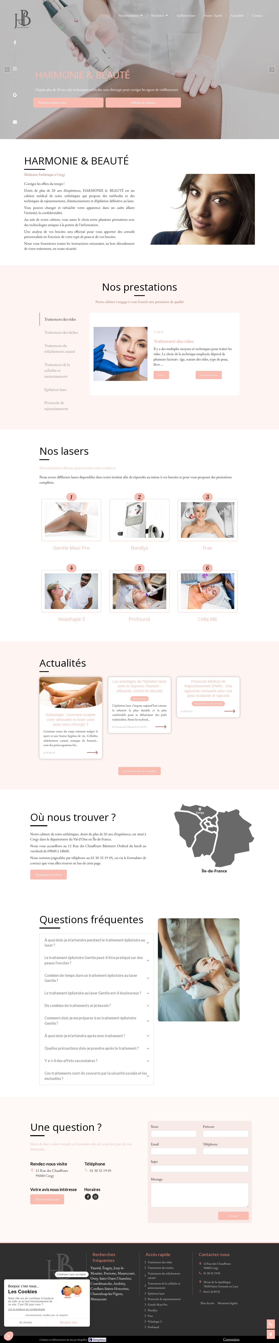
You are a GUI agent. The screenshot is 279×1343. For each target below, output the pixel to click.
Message (156, 1179)
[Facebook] (15, 43)
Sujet (154, 1161)
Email (155, 1144)
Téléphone (210, 1144)
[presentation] (62, 319)
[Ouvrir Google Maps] (271, 1334)
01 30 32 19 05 (100, 1170)
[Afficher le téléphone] (271, 1324)
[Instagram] (15, 69)
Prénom (208, 1126)
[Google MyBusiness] (15, 96)
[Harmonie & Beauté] (22, 31)
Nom (154, 1126)
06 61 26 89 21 (211, 1291)
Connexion (231, 1339)
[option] (139, 69)
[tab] (62, 319)
